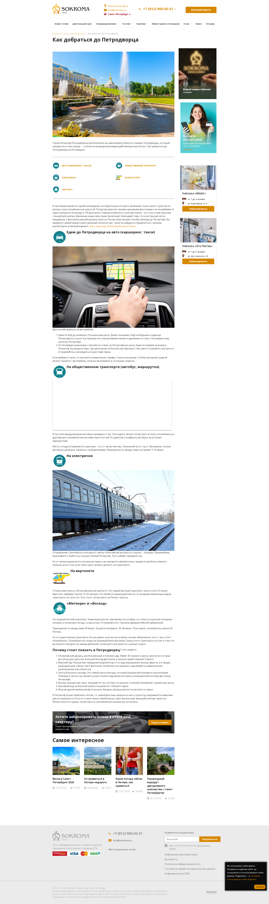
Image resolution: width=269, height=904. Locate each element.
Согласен (260, 886)
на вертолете (132, 177)
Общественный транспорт (140, 165)
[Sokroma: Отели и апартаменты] (71, 835)
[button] (107, 23)
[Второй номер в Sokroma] (197, 73)
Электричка (69, 177)
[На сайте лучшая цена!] (197, 127)
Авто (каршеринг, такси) (76, 165)
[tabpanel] (66, 769)
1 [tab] (111, 799)
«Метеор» (67, 189)
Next (171, 763)
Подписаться (210, 839)
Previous (55, 763)
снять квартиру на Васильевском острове (112, 226)
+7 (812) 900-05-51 (158, 9)
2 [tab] (115, 799)
